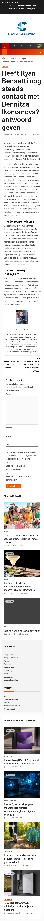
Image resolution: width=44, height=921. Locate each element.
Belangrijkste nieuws (11, 800)
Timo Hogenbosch (22, 593)
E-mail (9, 436)
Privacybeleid (31, 9)
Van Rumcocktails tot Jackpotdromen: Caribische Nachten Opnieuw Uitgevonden (19, 586)
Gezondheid (8, 851)
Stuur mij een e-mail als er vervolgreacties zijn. (16, 467)
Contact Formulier (24, 5)
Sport (6, 674)
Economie (8, 664)
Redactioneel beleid (16, 9)
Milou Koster (8, 134)
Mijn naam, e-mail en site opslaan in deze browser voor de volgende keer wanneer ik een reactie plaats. (22, 455)
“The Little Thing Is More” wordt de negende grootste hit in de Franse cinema (21, 539)
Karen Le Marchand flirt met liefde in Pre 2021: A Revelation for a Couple (31, 364)
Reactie (9, 394)
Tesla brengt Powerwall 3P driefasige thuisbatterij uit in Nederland (18, 906)
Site (7, 444)
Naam (9, 428)
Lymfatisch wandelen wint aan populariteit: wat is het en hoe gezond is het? (20, 859)
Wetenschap (9, 667)
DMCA (35, 5)
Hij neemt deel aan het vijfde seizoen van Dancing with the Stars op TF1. (22, 167)
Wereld (6, 661)
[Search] (40, 52)
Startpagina (8, 655)
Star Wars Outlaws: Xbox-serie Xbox (22, 630)
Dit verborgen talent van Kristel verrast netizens (12, 363)
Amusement (8, 677)
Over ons (11, 5)
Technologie (8, 671)
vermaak (5, 66)
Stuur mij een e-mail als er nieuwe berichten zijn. (20, 478)
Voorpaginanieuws (11, 658)
